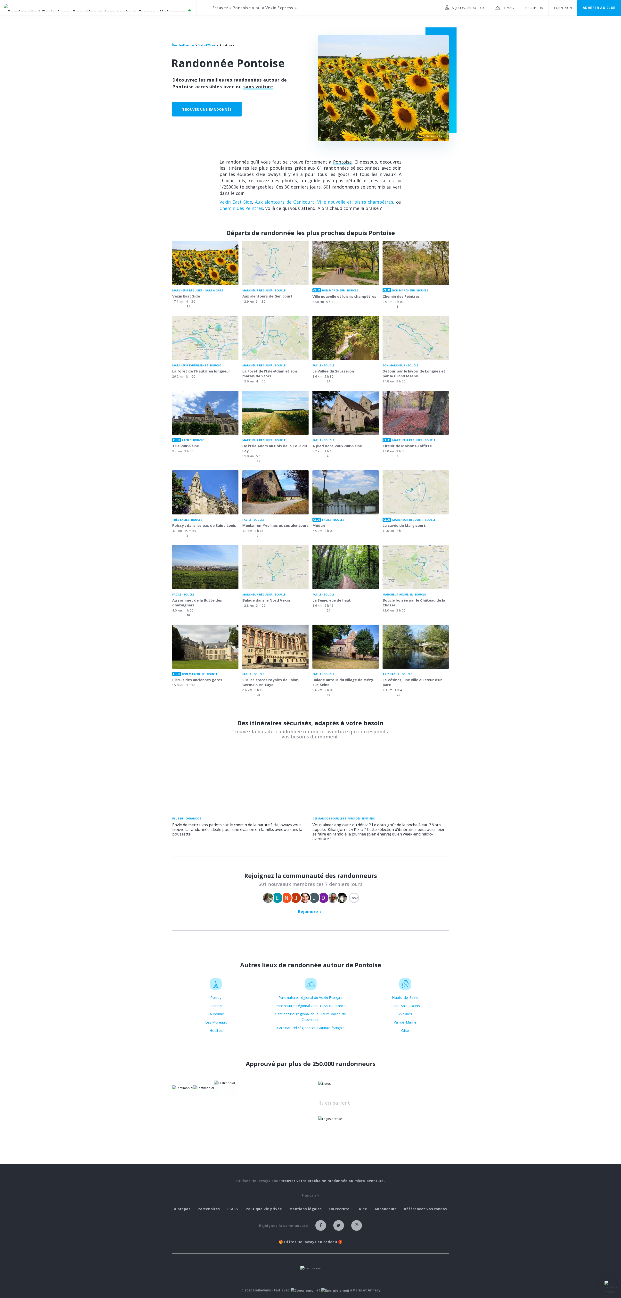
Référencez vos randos (425, 1209)
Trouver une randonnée (207, 109)
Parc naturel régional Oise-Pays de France (310, 1005)
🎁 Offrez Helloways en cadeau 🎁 (311, 1242)
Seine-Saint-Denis (405, 1005)
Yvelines (405, 1013)
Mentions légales (305, 1209)
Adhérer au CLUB (599, 7)
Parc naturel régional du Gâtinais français (310, 1027)
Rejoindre (308, 911)
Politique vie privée (264, 1209)
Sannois (216, 1005)
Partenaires (209, 1209)
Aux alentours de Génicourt (284, 202)
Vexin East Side (236, 202)
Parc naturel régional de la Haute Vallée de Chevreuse (310, 1016)
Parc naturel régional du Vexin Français (310, 997)
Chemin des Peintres (241, 208)
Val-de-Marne (405, 1022)
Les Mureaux (216, 1022)
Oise (405, 1030)
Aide (363, 1209)
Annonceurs (386, 1209)
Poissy (215, 997)
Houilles (216, 1030)
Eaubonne (216, 1013)
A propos (182, 1209)
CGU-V (233, 1209)
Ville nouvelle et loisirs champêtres (355, 202)
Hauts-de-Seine (405, 997)
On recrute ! (340, 1209)
